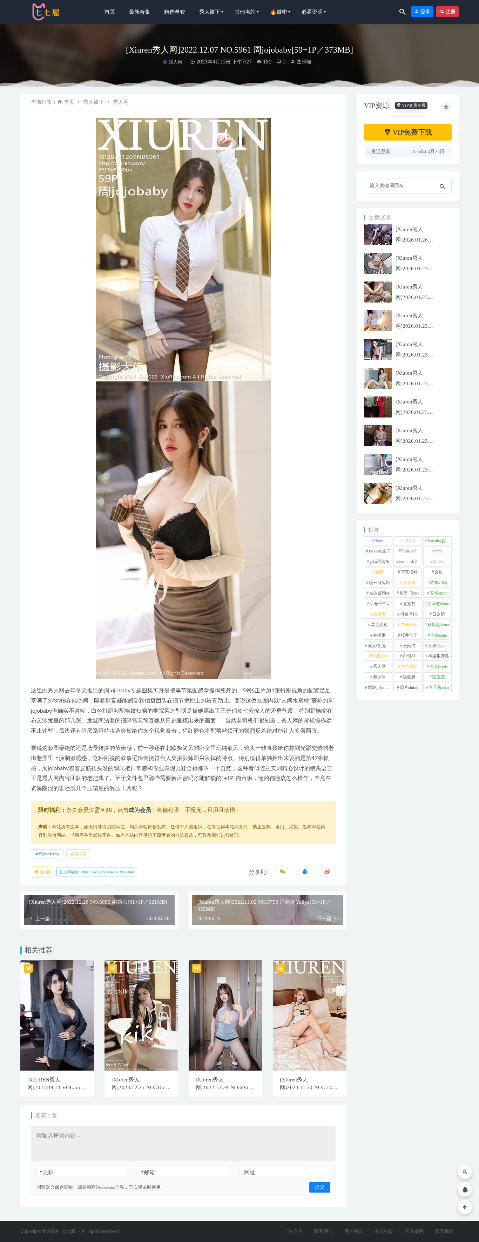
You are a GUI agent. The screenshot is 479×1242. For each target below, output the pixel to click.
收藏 (44, 872)
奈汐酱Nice (379, 593)
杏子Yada (409, 624)
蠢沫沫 (379, 676)
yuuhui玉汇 (409, 561)
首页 (109, 12)
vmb (439, 551)
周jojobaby (49, 854)
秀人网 (175, 62)
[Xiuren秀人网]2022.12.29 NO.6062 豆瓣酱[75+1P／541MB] (224, 1087)
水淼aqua (439, 635)
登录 (424, 11)
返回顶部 (444, 1231)
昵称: (47, 1172)
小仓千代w (380, 603)
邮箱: (148, 1172)
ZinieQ (439, 561)
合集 (438, 572)
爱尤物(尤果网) (380, 645)
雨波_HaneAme (380, 687)
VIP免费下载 (411, 132)
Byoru (379, 540)
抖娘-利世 (409, 614)
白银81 (409, 655)
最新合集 (139, 12)
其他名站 (245, 12)
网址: (250, 1172)
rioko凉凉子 (379, 551)
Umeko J (409, 551)
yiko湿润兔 (380, 561)
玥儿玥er (379, 655)
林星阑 (379, 635)
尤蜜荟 (409, 603)
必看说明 (312, 12)
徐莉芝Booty (438, 603)
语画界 (409, 676)
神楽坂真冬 (438, 655)
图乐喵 (303, 62)
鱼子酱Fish (439, 687)
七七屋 (68, 1231)
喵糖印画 (438, 582)
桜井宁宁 (409, 635)
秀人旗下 (209, 12)
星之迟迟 (379, 624)
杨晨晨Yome (438, 624)
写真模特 (409, 572)
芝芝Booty (439, 666)
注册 (450, 11)
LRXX (409, 540)
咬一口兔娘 (379, 582)
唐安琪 (409, 582)
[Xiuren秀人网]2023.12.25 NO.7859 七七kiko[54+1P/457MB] (140, 1087)
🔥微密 (278, 12)
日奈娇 (438, 614)
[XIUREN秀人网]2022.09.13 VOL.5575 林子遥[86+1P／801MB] (56, 1087)
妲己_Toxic (409, 593)
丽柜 (379, 572)
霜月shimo (409, 687)
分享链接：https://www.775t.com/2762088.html (98, 872)
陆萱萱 (438, 676)
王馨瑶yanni (439, 645)
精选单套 (174, 12)
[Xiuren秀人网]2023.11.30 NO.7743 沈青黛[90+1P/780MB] (307, 1087)
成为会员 (140, 810)
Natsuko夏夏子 (439, 540)
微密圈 (379, 614)
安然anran (438, 593)
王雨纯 (409, 645)
